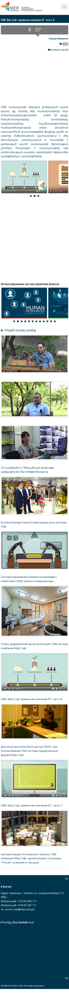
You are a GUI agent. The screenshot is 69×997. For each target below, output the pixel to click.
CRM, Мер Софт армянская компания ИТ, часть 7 (31, 805)
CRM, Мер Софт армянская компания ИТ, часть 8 (31, 699)
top (66, 878)
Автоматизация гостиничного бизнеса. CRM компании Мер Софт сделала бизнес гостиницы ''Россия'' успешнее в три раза (31, 858)
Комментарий (59, 49)
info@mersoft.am (24, 909)
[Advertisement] (34, 239)
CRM (65, 44)
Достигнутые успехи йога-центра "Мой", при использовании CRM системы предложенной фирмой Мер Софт (29, 751)
